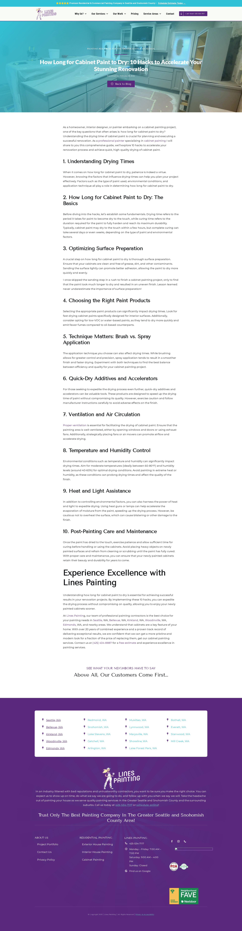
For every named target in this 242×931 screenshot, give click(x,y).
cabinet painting (155, 140)
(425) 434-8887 (102, 642)
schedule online (147, 804)
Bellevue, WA (54, 727)
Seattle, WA (53, 720)
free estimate (127, 642)
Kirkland (132, 620)
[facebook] (172, 841)
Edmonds (69, 624)
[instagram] (178, 841)
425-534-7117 (123, 804)
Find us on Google (139, 871)
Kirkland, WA (54, 734)
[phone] (185, 841)
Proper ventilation (74, 425)
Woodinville (152, 620)
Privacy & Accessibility (144, 915)
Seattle (97, 620)
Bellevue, (115, 620)
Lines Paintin (75, 615)
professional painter (111, 140)
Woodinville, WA (56, 741)
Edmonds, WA (55, 748)
